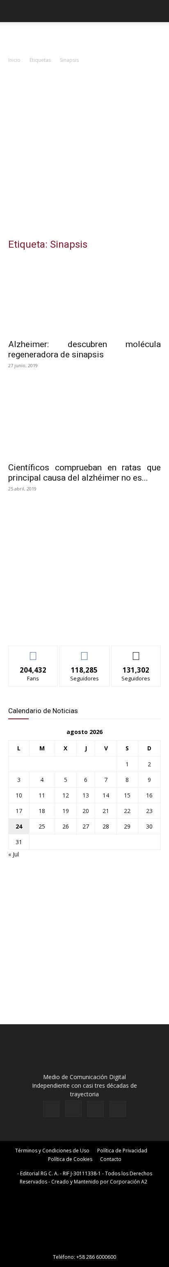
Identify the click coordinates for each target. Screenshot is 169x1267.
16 (149, 795)
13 (85, 795)
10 (19, 795)
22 (127, 811)
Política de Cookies (70, 1159)
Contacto (110, 1159)
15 (127, 795)
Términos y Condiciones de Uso (52, 1150)
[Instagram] (73, 1108)
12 (65, 795)
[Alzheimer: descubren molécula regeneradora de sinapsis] (84, 296)
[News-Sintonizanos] (69, 626)
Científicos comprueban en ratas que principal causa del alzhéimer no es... (84, 473)
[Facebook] (51, 1109)
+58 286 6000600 (96, 1256)
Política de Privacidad (122, 1150)
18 (42, 811)
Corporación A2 (128, 1181)
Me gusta (33, 652)
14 (106, 795)
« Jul (13, 854)
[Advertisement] (84, 153)
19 (65, 811)
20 (85, 811)
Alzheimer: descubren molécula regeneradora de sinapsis (84, 349)
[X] (95, 1109)
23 (149, 811)
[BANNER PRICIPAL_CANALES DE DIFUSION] (84, 36)
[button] (14, 11)
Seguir (85, 652)
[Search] (157, 11)
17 (19, 811)
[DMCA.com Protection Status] (84, 1245)
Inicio (14, 59)
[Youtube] (118, 1109)
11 (42, 795)
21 (106, 811)
